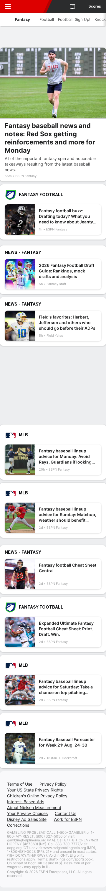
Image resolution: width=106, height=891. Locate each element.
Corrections (18, 825)
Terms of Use (19, 783)
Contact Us (65, 813)
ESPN (31, 6)
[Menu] (8, 6)
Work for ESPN (68, 819)
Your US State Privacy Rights (35, 789)
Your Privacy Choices (27, 813)
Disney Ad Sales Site (27, 819)
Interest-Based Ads (25, 801)
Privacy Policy (53, 783)
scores (95, 6)
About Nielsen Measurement (34, 807)
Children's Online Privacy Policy (37, 795)
